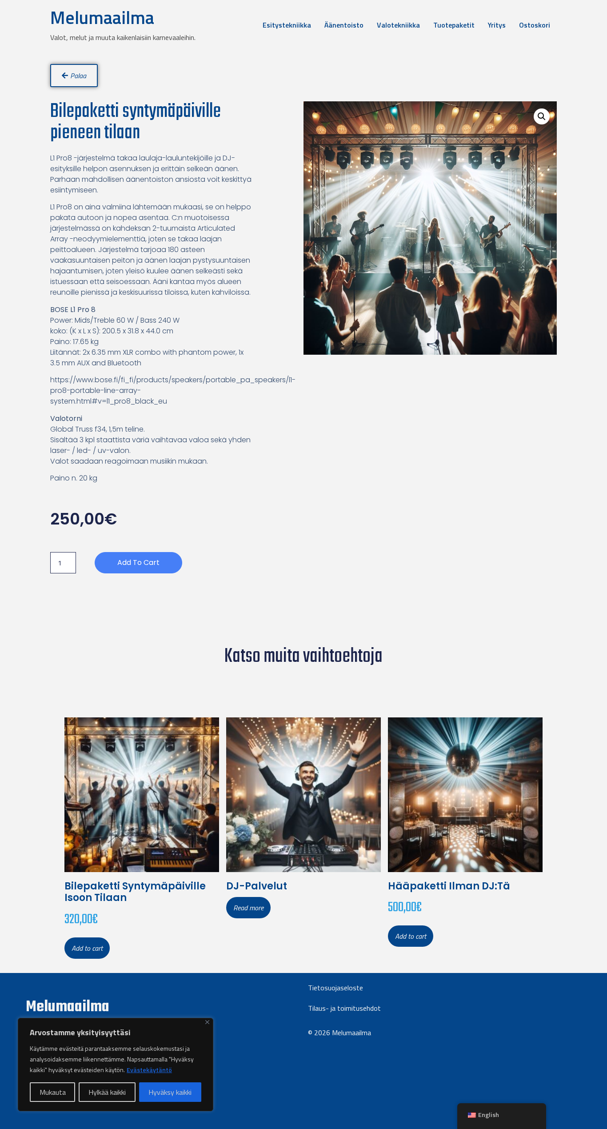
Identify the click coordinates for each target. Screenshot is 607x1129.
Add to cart (138, 562)
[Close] (207, 1022)
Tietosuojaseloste (335, 987)
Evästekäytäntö (149, 1069)
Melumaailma (102, 17)
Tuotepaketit (454, 25)
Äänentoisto (343, 25)
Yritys (497, 25)
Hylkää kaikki (107, 1092)
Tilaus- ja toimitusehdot (344, 1008)
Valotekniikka (398, 25)
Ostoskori (534, 25)
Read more (248, 907)
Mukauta (53, 1092)
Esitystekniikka (287, 25)
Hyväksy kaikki (170, 1092)
